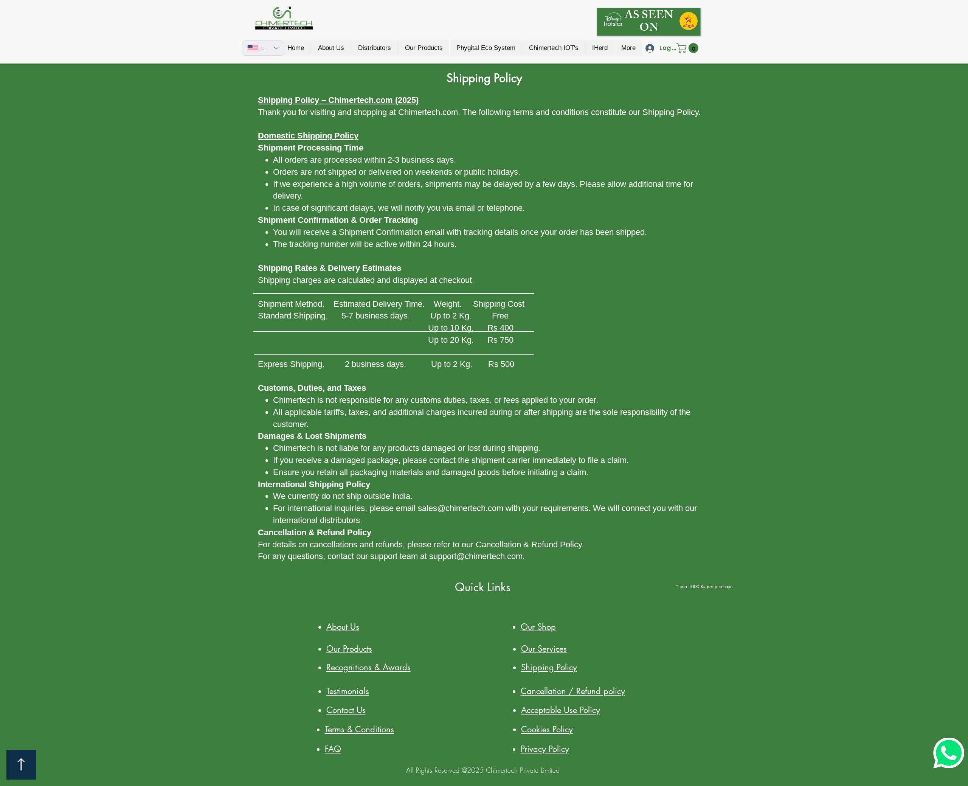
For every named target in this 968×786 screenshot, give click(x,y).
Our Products (349, 648)
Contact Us (346, 710)
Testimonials (347, 691)
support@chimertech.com (476, 556)
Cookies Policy (547, 729)
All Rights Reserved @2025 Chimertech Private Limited (483, 770)
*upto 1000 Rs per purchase (703, 586)
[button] (688, 48)
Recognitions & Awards (368, 667)
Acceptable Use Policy (560, 710)
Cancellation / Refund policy (573, 691)
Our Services (544, 648)
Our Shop (538, 626)
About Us (342, 626)
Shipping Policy (549, 667)
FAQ (333, 749)
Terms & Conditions (359, 729)
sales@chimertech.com (460, 508)
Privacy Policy (545, 749)
